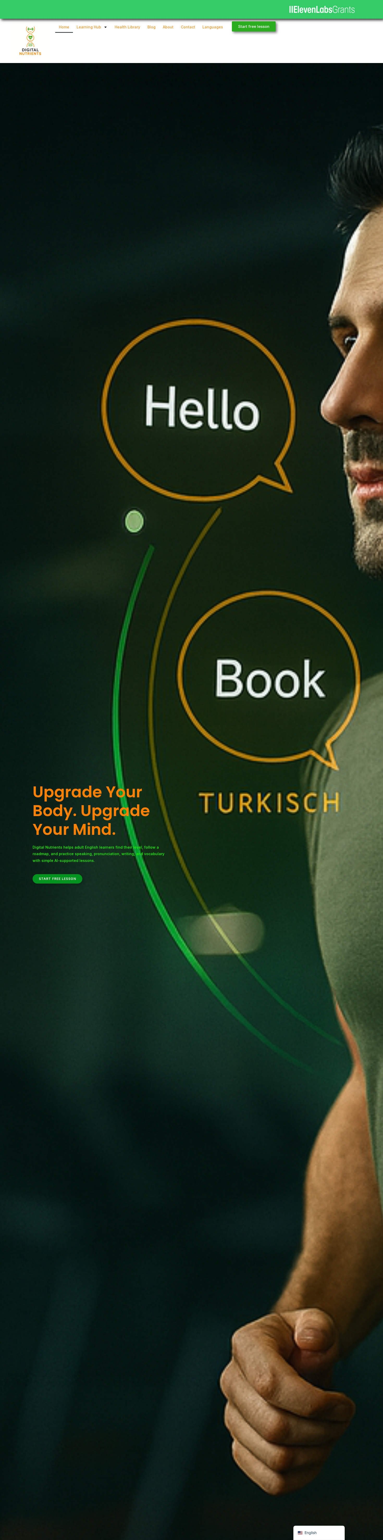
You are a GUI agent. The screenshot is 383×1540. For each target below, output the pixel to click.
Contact (188, 27)
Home (64, 27)
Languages (212, 27)
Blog (151, 27)
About (168, 27)
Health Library (127, 27)
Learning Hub (89, 27)
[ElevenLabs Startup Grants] (322, 9)
